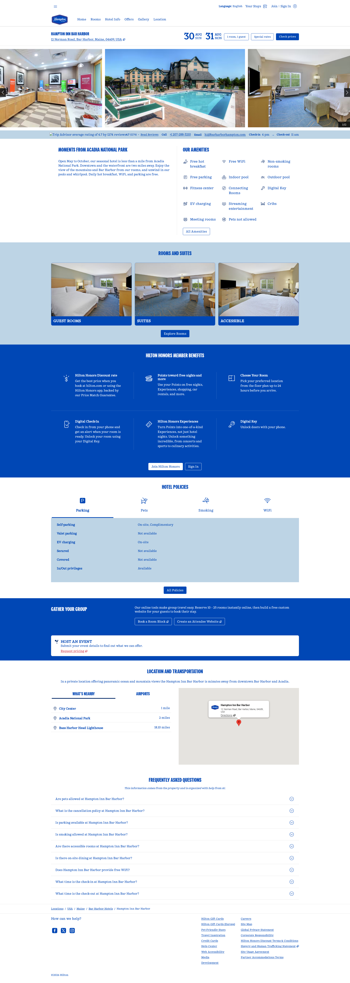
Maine (81, 908)
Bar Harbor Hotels (101, 908)
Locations (57, 908)
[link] (180, 134)
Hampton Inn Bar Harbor (133, 908)
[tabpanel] (175, 550)
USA (70, 908)
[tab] (82, 506)
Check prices (289, 36)
